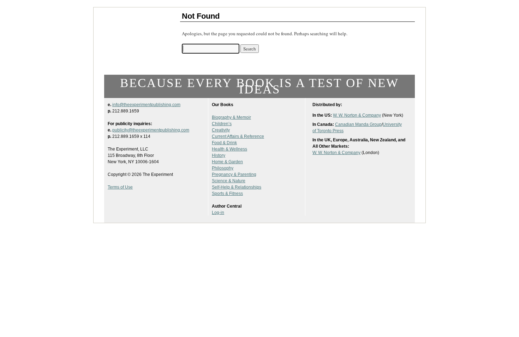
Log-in (218, 212)
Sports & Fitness (227, 193)
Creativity (221, 130)
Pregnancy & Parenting (234, 174)
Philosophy (222, 168)
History (218, 155)
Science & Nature (228, 180)
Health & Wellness (229, 149)
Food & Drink (224, 142)
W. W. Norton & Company (357, 115)
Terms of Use (120, 187)
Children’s (222, 123)
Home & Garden (227, 161)
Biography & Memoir (231, 117)
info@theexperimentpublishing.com (146, 104)
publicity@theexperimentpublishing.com (150, 130)
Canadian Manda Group (358, 124)
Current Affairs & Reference (238, 136)
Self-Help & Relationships (236, 187)
